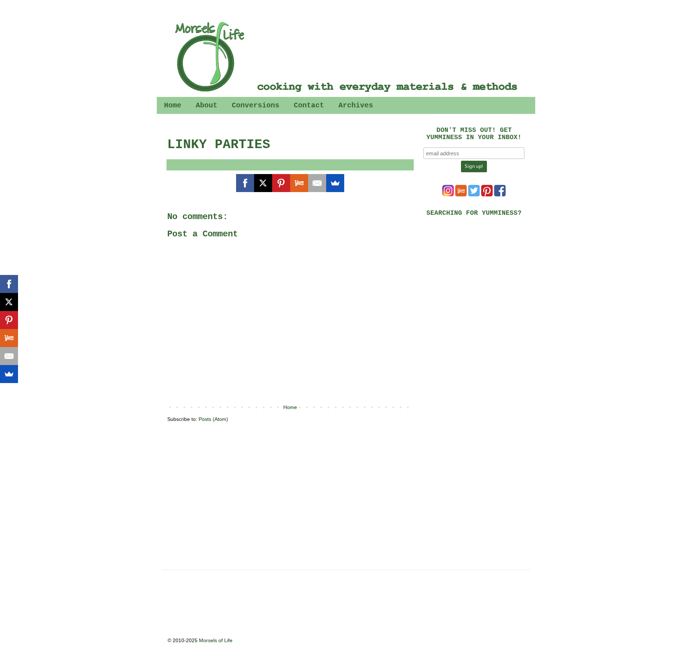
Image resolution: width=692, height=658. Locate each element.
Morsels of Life (215, 640)
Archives (355, 105)
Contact (309, 105)
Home (172, 105)
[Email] (317, 183)
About (206, 105)
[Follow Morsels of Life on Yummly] (461, 194)
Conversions (255, 105)
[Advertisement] (477, 272)
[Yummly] (299, 183)
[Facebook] (245, 183)
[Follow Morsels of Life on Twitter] (474, 194)
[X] (263, 183)
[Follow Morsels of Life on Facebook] (500, 194)
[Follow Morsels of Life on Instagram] (448, 194)
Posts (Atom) (213, 419)
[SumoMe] (335, 183)
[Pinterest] (281, 183)
